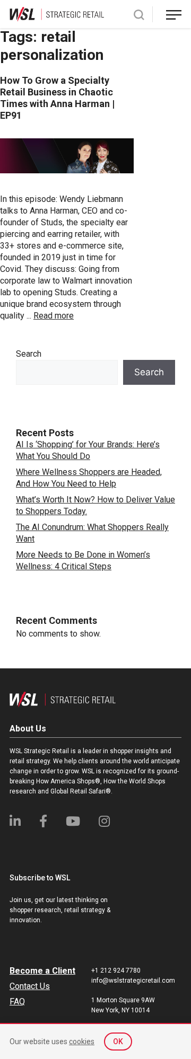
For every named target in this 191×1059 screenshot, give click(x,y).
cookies (81, 1041)
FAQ (17, 1001)
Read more (53, 316)
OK (118, 1041)
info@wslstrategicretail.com (133, 980)
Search (28, 354)
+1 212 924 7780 (116, 970)
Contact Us (30, 986)
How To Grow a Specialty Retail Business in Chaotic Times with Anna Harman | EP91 (57, 98)
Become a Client (42, 971)
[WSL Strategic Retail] (57, 13)
